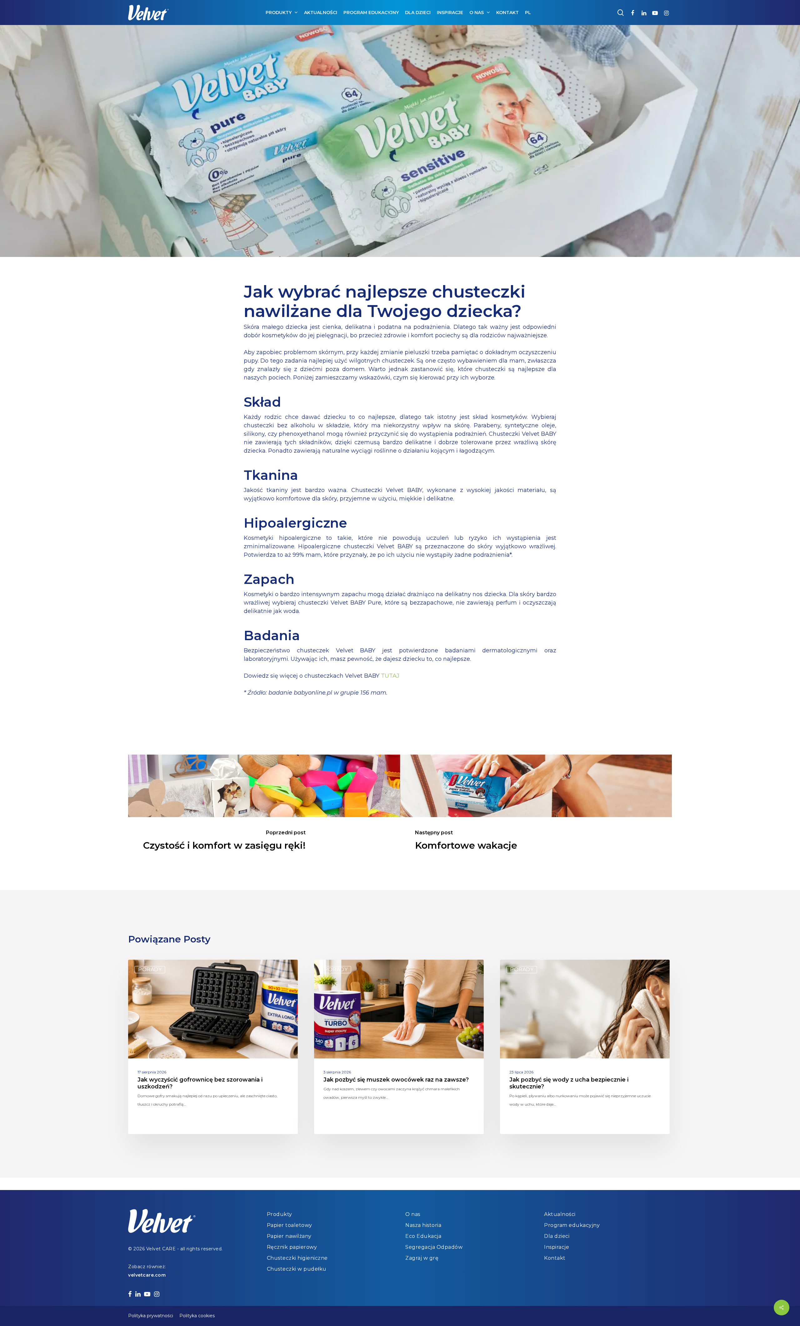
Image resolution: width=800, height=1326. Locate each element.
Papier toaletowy (289, 1225)
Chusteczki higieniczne (297, 1258)
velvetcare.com (147, 1275)
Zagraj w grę (421, 1258)
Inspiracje (556, 1247)
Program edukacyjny (572, 1225)
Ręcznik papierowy (292, 1247)
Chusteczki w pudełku (297, 1269)
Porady (150, 969)
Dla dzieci (556, 1236)
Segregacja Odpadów (433, 1247)
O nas (412, 1214)
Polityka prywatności (150, 1315)
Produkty (279, 1214)
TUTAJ (390, 675)
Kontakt (555, 1258)
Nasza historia (423, 1225)
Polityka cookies (197, 1315)
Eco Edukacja (423, 1236)
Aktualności (560, 1214)
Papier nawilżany (289, 1236)
